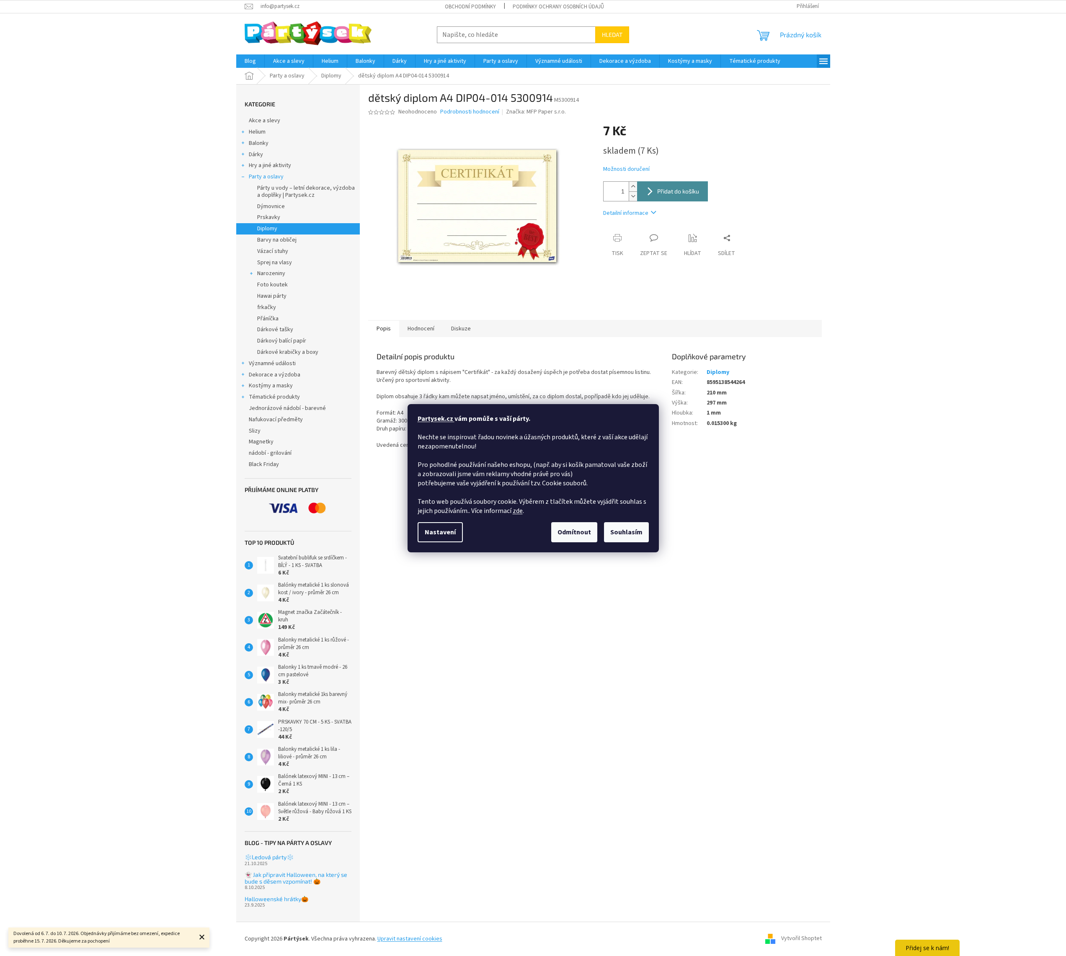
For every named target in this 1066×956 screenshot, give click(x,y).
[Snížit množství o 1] (633, 196)
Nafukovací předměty (276, 419)
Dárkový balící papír (281, 341)
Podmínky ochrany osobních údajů (558, 6)
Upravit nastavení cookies (409, 939)
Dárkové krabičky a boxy (287, 352)
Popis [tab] (384, 329)
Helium (257, 132)
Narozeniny (271, 273)
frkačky (266, 307)
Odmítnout (574, 532)
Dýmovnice (271, 206)
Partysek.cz (436, 418)
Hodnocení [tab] (421, 329)
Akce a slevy (264, 120)
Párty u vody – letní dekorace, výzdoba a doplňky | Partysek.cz (306, 191)
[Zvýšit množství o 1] (633, 186)
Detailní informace (625, 213)
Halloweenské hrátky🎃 (276, 899)
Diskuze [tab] (461, 329)
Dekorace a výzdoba (274, 375)
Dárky (256, 154)
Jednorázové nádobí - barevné (287, 408)
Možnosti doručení (626, 169)
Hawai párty (272, 296)
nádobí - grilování (270, 453)
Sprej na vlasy (274, 262)
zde (518, 510)
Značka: (536, 112)
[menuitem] (250, 61)
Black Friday (264, 464)
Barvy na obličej (277, 240)
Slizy (255, 431)
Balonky (258, 143)
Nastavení (440, 532)
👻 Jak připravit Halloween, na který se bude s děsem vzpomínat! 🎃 (296, 877)
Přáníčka (268, 318)
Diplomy (267, 228)
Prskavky (268, 217)
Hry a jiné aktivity (270, 165)
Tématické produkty (274, 397)
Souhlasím (626, 532)
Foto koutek (272, 285)
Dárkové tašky (275, 329)
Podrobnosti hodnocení (469, 112)
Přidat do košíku (678, 191)
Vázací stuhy (272, 251)
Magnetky (261, 442)
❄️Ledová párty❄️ (269, 857)
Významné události (272, 363)
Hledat (612, 34)
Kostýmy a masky (271, 385)
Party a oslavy (266, 177)
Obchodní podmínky (470, 6)
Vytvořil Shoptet (801, 939)
